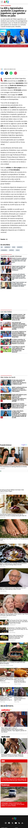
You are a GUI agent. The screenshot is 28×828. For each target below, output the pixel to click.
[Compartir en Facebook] (2, 73)
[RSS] (19, 823)
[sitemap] (22, 823)
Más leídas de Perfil (8, 377)
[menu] (2, 1)
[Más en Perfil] (9, 706)
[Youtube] (16, 823)
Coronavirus (4, 250)
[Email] (15, 73)
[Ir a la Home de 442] (6, 2)
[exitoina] (14, 710)
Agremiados (7, 247)
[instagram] (5, 823)
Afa (1, 247)
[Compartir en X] (6, 73)
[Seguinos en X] (12, 823)
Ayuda (13, 247)
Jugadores (19, 247)
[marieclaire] (14, 737)
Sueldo (17, 250)
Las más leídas (6, 312)
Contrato (11, 250)
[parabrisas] (14, 785)
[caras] (14, 761)
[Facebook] (9, 823)
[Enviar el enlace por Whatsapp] (11, 73)
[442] (14, 818)
